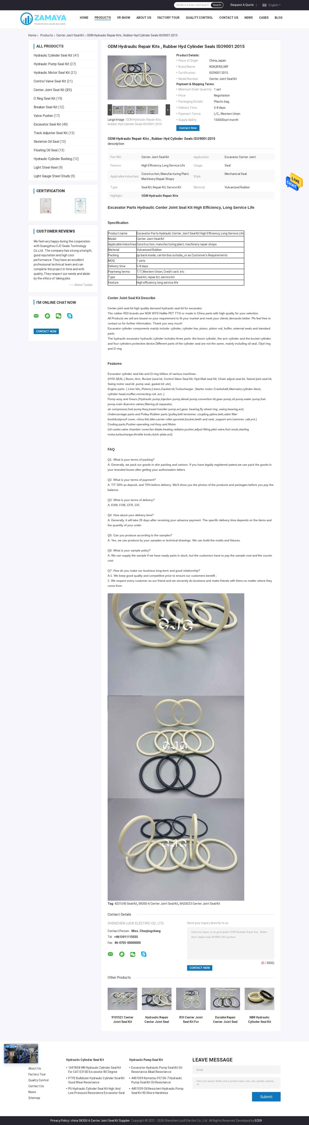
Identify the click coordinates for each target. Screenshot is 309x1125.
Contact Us (228, 17)
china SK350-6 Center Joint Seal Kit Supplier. (101, 1120)
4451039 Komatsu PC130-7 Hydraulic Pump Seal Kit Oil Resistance (156, 1080)
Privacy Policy (59, 1120)
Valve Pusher (43, 116)
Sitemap (34, 1098)
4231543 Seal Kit (126, 903)
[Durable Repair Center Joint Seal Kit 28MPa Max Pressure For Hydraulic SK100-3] (225, 999)
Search (217, 5)
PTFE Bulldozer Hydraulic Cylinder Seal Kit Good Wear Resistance (96, 1080)
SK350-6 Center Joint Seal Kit (158, 903)
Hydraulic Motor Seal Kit (52, 73)
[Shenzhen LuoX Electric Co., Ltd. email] (39, 316)
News (248, 17)
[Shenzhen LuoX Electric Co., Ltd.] (43, 18)
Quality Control (199, 17)
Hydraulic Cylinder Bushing (53, 159)
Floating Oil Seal (46, 150)
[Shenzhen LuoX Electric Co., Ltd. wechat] (61, 316)
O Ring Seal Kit (44, 98)
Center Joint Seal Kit (70, 35)
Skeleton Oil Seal (46, 142)
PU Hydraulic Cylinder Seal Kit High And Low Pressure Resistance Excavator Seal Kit (96, 1091)
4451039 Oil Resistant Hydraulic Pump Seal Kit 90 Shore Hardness (157, 1091)
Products (103, 17)
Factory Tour (168, 17)
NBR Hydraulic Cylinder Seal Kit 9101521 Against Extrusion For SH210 (259, 1020)
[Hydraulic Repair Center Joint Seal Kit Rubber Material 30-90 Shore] (157, 999)
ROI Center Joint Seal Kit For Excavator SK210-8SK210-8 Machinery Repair (191, 1020)
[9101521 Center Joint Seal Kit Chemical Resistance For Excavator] (122, 999)
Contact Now (188, 128)
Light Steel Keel (46, 167)
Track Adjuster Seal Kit (51, 133)
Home (84, 17)
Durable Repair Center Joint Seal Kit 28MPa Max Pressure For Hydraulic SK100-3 (225, 1020)
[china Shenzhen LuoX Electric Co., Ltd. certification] (45, 205)
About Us (143, 17)
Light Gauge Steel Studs (52, 176)
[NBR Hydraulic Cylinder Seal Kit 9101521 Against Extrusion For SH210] (259, 999)
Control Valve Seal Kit (50, 81)
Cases (263, 17)
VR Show (123, 17)
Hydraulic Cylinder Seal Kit (53, 55)
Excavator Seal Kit (47, 124)
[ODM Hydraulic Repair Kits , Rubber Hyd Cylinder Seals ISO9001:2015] (137, 78)
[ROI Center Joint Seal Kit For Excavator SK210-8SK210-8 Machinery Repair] (191, 999)
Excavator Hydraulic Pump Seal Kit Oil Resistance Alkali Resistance (156, 1069)
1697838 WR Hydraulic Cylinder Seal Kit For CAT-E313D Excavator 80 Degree (94, 1069)
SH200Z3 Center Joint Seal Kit (200, 903)
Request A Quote (242, 5)
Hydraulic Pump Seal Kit (51, 64)
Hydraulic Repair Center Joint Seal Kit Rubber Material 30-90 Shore (156, 1020)
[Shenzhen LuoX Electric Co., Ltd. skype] (72, 316)
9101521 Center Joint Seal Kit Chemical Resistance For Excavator (122, 1020)
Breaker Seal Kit (45, 107)
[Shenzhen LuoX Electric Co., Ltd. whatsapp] (50, 316)
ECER (258, 1120)
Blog (279, 17)
